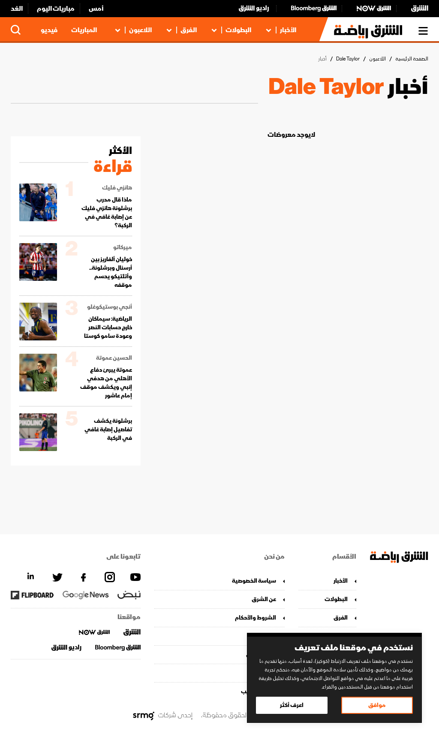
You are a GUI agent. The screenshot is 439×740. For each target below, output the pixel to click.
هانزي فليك (117, 187)
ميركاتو (122, 247)
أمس (96, 8)
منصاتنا (267, 636)
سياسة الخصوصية (254, 581)
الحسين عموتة (114, 358)
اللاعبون (140, 30)
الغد (17, 8)
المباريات (84, 30)
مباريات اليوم (56, 8)
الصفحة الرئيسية (411, 59)
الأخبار (288, 30)
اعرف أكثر (292, 705)
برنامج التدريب (258, 691)
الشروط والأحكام (255, 618)
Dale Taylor (348, 59)
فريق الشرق (261, 654)
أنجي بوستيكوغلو (109, 307)
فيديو (49, 30)
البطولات (238, 30)
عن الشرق (264, 599)
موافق (377, 705)
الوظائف (265, 673)
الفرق (188, 30)
